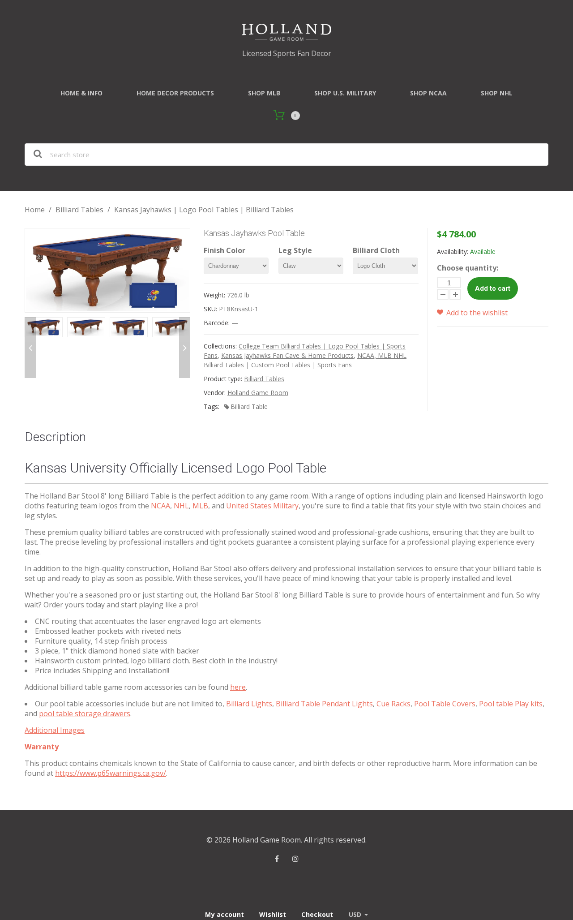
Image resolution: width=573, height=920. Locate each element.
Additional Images (55, 730)
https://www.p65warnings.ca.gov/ (110, 773)
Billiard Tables (79, 210)
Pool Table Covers (444, 704)
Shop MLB (264, 93)
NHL (181, 506)
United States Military (262, 506)
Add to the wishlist (476, 313)
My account (224, 914)
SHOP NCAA (428, 93)
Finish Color (224, 250)
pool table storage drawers (84, 713)
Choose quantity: (467, 268)
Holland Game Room (257, 392)
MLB (200, 506)
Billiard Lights (249, 704)
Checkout (317, 914)
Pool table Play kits (511, 704)
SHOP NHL (497, 93)
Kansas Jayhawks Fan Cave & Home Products (287, 355)
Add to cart (492, 288)
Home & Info (81, 93)
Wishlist (272, 914)
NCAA (160, 506)
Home (35, 210)
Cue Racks (393, 704)
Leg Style (295, 250)
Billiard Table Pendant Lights (324, 704)
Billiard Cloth (376, 250)
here (238, 687)
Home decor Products (175, 93)
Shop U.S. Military (345, 93)
